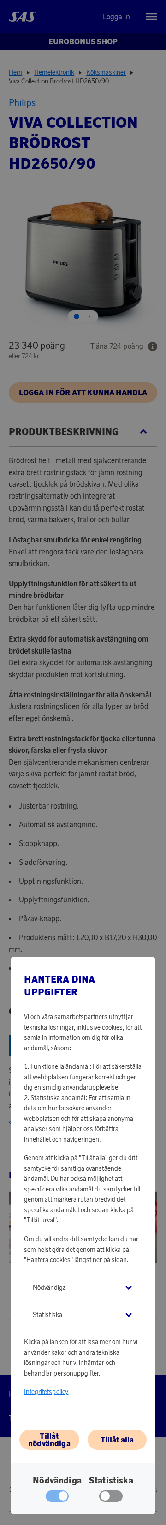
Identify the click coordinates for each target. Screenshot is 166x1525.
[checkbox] (111, 1498)
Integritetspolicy (46, 1392)
